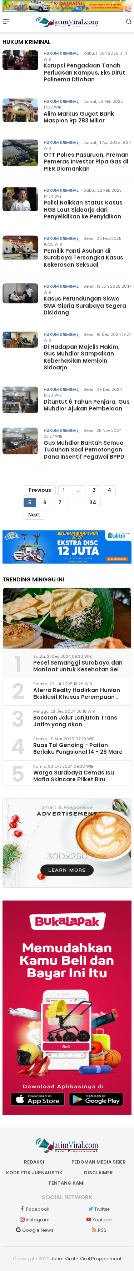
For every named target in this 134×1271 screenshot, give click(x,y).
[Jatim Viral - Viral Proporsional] (67, 21)
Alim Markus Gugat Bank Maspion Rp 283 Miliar (79, 117)
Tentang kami (66, 1183)
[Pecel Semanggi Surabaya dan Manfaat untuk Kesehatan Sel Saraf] (67, 618)
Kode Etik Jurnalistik (34, 1172)
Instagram (38, 1219)
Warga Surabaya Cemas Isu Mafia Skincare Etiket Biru (73, 776)
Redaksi (34, 1162)
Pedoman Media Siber (98, 1162)
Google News (38, 1230)
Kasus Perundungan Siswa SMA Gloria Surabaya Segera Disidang (85, 305)
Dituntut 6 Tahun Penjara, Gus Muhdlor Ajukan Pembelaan (87, 405)
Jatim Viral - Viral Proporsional (86, 1258)
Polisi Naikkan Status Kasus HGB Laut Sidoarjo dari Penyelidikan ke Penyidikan (83, 209)
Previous (40, 490)
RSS (102, 1230)
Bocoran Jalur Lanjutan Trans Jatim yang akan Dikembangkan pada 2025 (75, 724)
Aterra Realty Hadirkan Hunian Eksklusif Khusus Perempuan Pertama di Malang (76, 696)
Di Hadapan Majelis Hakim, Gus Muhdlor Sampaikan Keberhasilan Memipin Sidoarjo (82, 357)
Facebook (38, 1209)
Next (34, 514)
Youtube (102, 1219)
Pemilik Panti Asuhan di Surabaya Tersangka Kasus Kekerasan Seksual (83, 257)
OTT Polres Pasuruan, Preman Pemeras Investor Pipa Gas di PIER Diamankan (86, 161)
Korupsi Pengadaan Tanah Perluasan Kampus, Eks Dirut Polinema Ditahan (84, 72)
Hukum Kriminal (61, 53)
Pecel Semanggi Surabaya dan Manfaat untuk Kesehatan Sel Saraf (78, 669)
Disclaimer (98, 1172)
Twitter (102, 1209)
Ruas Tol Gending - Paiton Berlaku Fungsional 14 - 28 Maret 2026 (79, 751)
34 (92, 502)
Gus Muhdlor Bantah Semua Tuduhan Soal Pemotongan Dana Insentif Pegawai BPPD (84, 449)
